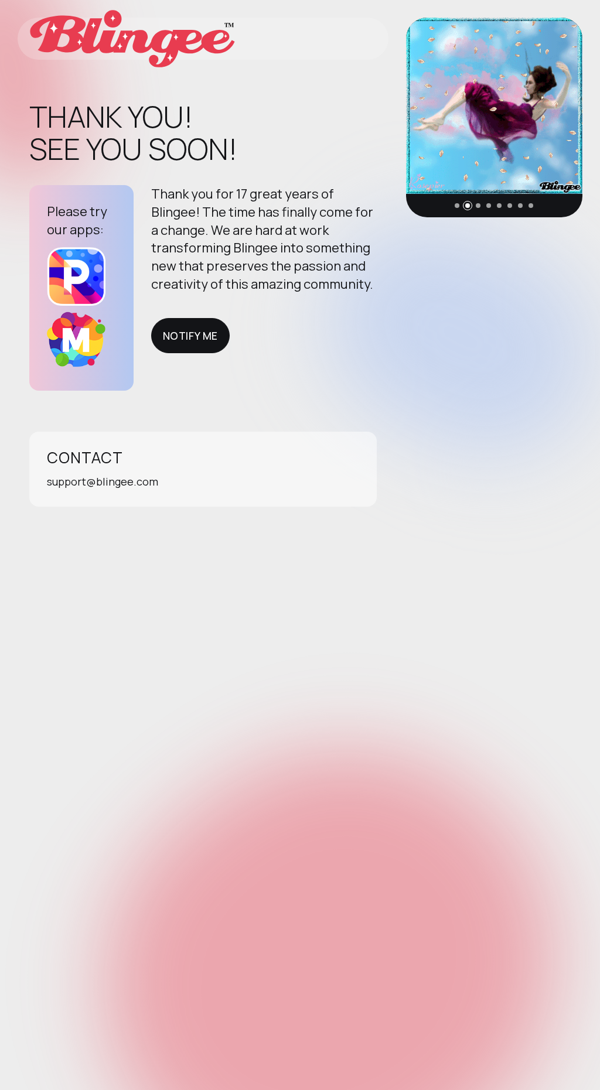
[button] (457, 205)
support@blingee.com (102, 481)
